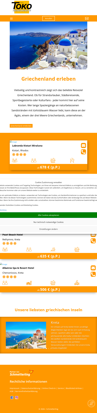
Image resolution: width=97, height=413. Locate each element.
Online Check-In (49, 388)
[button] (76, 20)
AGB (11, 391)
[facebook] (12, 398)
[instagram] (17, 398)
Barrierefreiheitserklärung (26, 391)
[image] (13, 142)
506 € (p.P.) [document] (50, 289)
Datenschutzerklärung (30, 388)
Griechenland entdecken (21, 126)
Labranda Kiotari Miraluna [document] (27, 145)
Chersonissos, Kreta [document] (12, 273)
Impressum (14, 388)
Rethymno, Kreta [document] (11, 239)
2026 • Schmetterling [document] (49, 409)
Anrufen (48, 18)
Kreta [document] (55, 323)
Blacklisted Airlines (74, 388)
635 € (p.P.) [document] (50, 256)
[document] (48, 310)
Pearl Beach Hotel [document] (12, 234)
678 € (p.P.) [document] (50, 167)
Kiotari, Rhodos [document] (20, 150)
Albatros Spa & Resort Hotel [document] (18, 268)
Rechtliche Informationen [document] (28, 381)
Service (61, 388)
